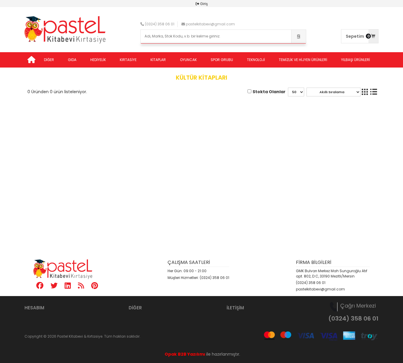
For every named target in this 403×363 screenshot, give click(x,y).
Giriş (204, 3)
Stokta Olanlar (269, 92)
